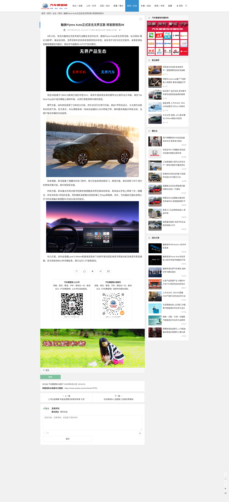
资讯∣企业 (132, 6)
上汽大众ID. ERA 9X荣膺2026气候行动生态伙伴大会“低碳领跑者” (174, 296)
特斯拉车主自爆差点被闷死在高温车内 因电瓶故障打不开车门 (174, 201)
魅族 (50, 377)
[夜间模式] (225, 488)
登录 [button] (181, 6)
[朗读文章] (119, 30)
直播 (170, 6)
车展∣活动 (146, 6)
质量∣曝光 (118, 6)
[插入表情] (140, 433)
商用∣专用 (159, 6)
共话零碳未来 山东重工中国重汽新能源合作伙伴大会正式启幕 (174, 308)
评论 (93, 30)
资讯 (60, 13)
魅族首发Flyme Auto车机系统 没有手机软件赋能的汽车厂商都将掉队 (174, 259)
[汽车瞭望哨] (54, 8)
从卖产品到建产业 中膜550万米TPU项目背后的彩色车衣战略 (174, 284)
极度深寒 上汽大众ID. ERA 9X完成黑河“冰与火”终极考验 (174, 106)
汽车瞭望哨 (53, 384)
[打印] (97, 30)
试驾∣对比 (105, 6)
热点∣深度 (77, 6)
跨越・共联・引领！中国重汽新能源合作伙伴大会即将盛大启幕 (174, 320)
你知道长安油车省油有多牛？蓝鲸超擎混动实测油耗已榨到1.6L (174, 70)
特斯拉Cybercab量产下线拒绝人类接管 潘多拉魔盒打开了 (174, 82)
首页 (43, 13)
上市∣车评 (91, 6)
